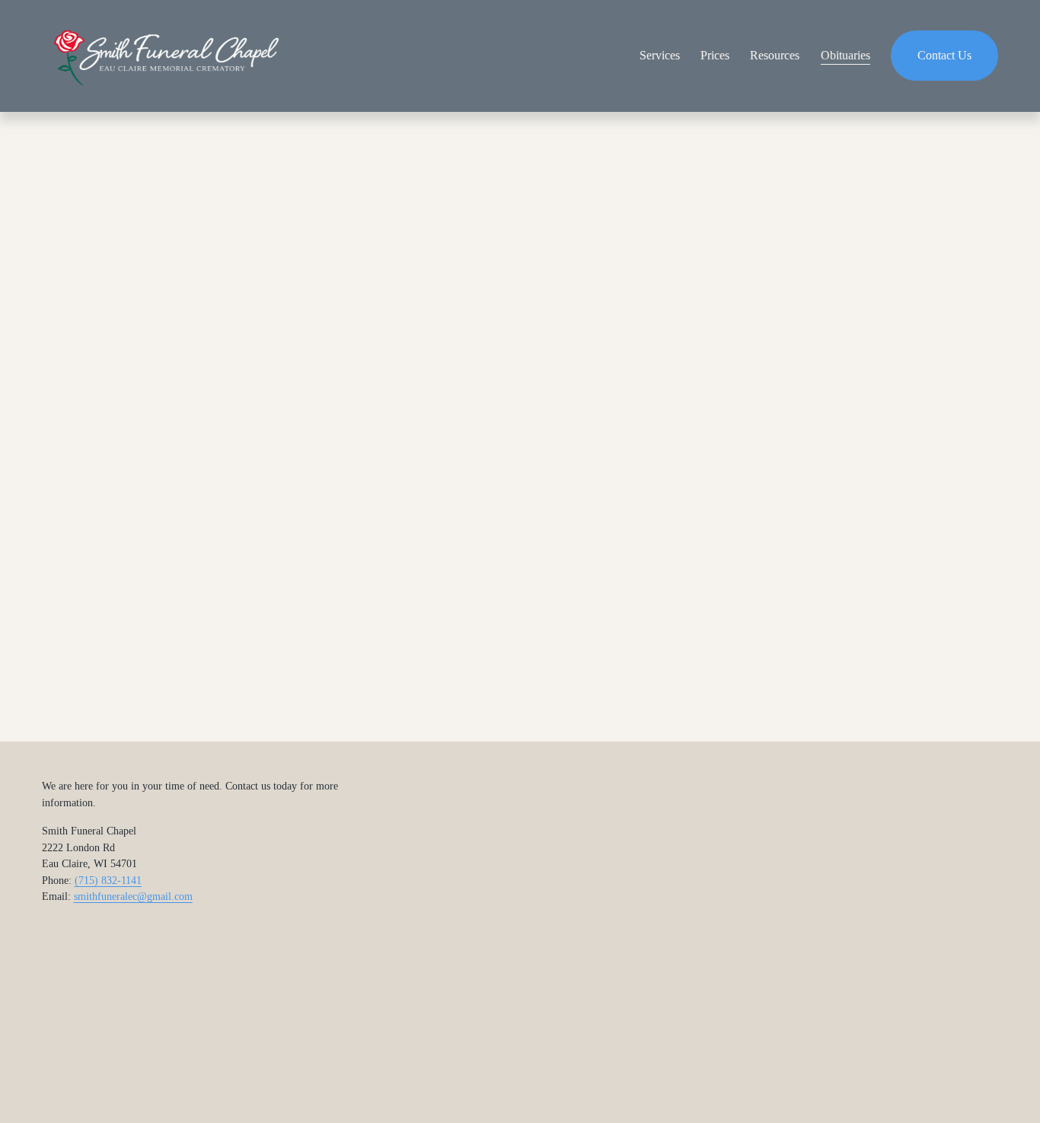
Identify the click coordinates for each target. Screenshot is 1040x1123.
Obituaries (845, 55)
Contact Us (944, 55)
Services (660, 55)
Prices (714, 55)
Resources (774, 55)
